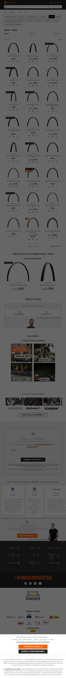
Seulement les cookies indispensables (33, 651)
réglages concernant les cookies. (33, 642)
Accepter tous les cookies (32, 647)
